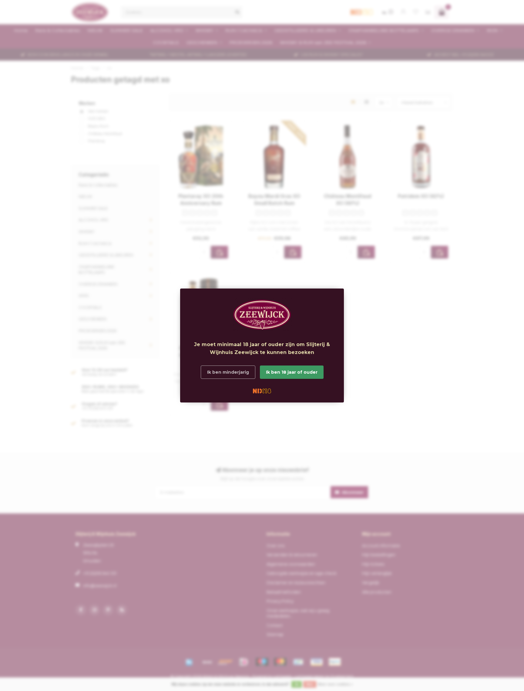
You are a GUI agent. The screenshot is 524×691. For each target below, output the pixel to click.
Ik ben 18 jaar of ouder (291, 372)
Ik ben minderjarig (228, 372)
